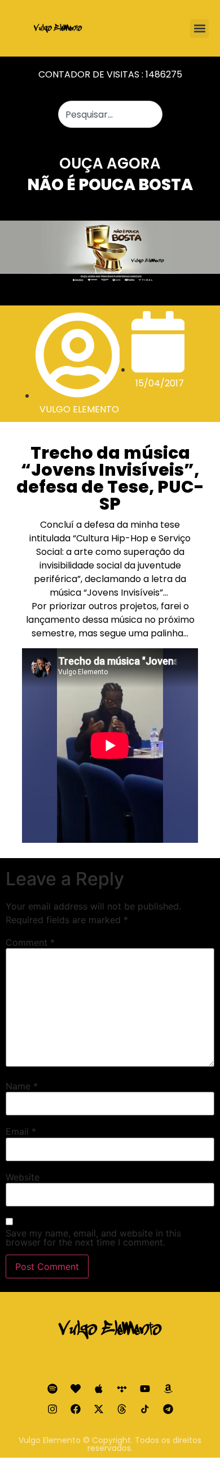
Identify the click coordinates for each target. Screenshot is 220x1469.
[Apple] (99, 1388)
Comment (30, 942)
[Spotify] (52, 1388)
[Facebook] (75, 1409)
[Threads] (122, 1409)
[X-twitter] (99, 1409)
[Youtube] (145, 1388)
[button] (199, 28)
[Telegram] (168, 1409)
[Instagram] (52, 1409)
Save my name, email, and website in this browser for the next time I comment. (93, 1238)
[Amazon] (168, 1388)
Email (21, 1131)
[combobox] (110, 114)
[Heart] (75, 1388)
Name (22, 1086)
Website (22, 1177)
